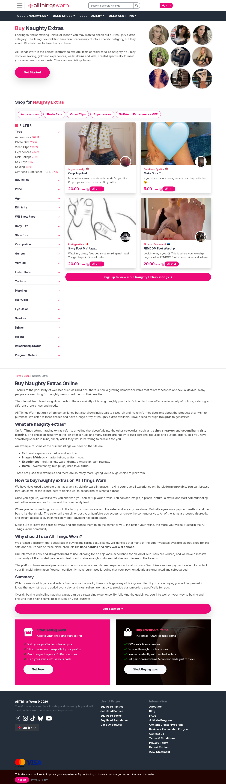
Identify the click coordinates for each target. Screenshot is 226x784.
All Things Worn (26, 701)
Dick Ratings (26, 157)
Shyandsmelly (76, 169)
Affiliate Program (160, 720)
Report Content (159, 747)
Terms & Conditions (162, 738)
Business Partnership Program (169, 729)
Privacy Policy (158, 742)
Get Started (32, 72)
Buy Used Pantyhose (114, 720)
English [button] (27, 727)
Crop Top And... (78, 173)
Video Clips (78, 114)
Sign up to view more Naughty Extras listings (137, 277)
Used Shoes (63, 15)
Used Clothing (121, 15)
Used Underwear (31, 15)
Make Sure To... (154, 173)
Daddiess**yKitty (154, 169)
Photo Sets (54, 114)
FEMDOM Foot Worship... (160, 248)
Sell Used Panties (111, 711)
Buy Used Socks (111, 715)
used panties (89, 547)
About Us (155, 706)
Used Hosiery (90, 15)
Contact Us (156, 733)
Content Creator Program (166, 724)
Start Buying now (145, 669)
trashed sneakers (162, 430)
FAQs (152, 715)
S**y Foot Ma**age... (83, 248)
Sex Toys (24, 162)
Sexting (23, 167)
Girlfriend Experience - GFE (138, 114)
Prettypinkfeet (76, 244)
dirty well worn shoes (119, 547)
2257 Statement (159, 751)
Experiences (102, 114)
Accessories (30, 114)
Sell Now (38, 669)
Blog (152, 711)
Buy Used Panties (111, 706)
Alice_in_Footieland (155, 244)
